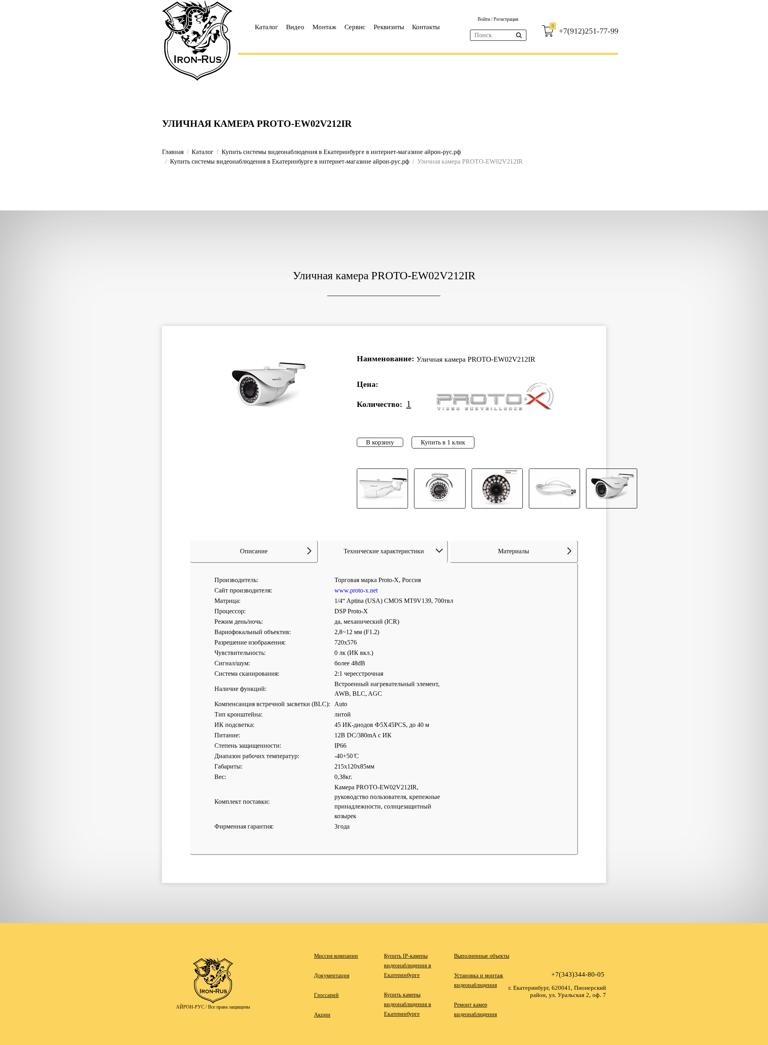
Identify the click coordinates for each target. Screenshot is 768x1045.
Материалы (513, 551)
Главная (173, 151)
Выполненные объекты (481, 956)
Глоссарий (326, 995)
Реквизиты (389, 27)
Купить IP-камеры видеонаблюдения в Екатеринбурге (407, 965)
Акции (322, 1015)
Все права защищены (229, 1007)
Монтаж (324, 27)
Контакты (426, 27)
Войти (484, 19)
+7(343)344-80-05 (577, 974)
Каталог (266, 27)
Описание (254, 551)
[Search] (519, 35)
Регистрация (506, 19)
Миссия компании (336, 956)
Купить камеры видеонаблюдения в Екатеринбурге (407, 1004)
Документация (331, 976)
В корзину (380, 442)
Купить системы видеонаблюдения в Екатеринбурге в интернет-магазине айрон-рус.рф (341, 151)
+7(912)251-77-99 (588, 30)
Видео (295, 27)
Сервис (355, 27)
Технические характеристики (384, 551)
